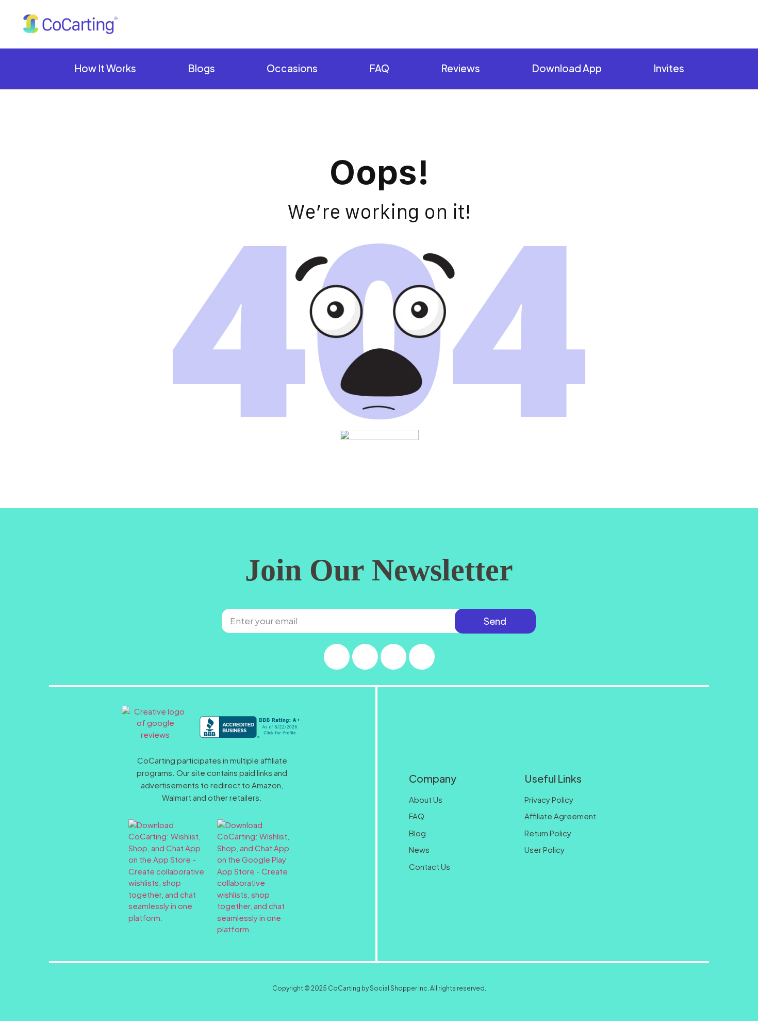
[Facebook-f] (393, 657)
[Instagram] (337, 657)
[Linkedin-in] (422, 657)
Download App (567, 68)
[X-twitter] (365, 657)
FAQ (379, 68)
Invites (668, 68)
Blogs (201, 68)
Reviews (460, 68)
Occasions (292, 68)
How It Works (105, 68)
